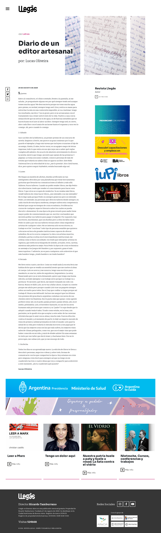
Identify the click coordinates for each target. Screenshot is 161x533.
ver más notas (102, 96)
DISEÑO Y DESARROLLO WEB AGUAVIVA (48, 528)
